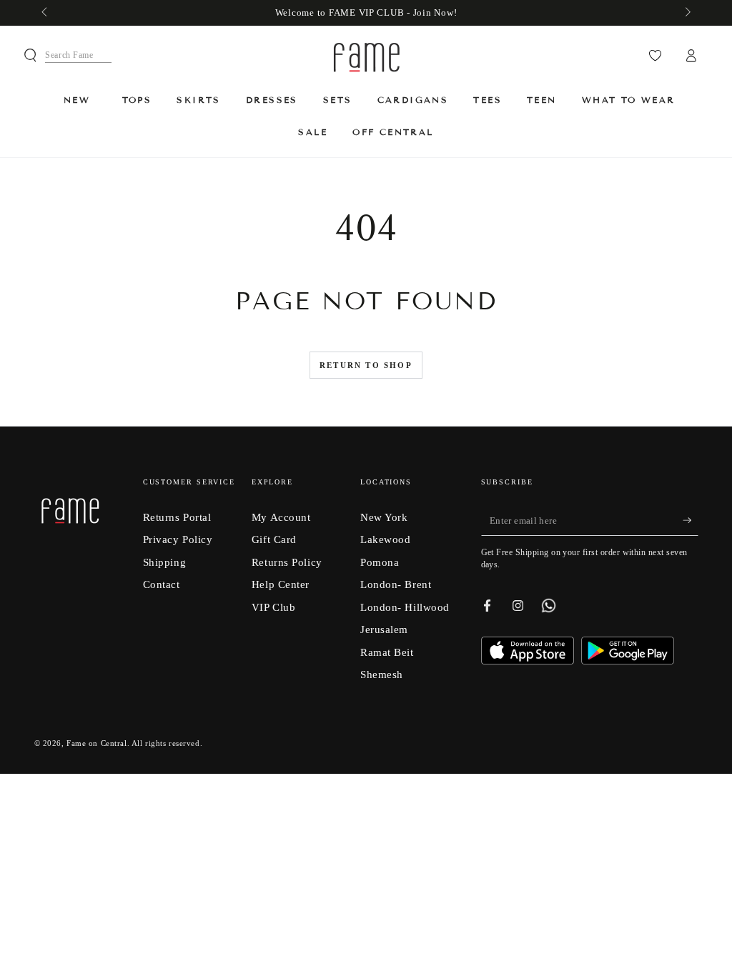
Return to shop (366, 365)
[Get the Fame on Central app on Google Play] (627, 660)
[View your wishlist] (655, 56)
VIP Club (274, 607)
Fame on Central (96, 743)
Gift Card (274, 539)
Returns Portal (177, 517)
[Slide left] (45, 13)
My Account (281, 517)
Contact (161, 584)
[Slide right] (686, 13)
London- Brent (395, 584)
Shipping (165, 562)
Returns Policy (287, 562)
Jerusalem (384, 629)
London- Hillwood (405, 607)
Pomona (379, 562)
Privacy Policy (178, 539)
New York (384, 517)
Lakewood (385, 539)
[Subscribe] (690, 521)
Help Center (281, 584)
